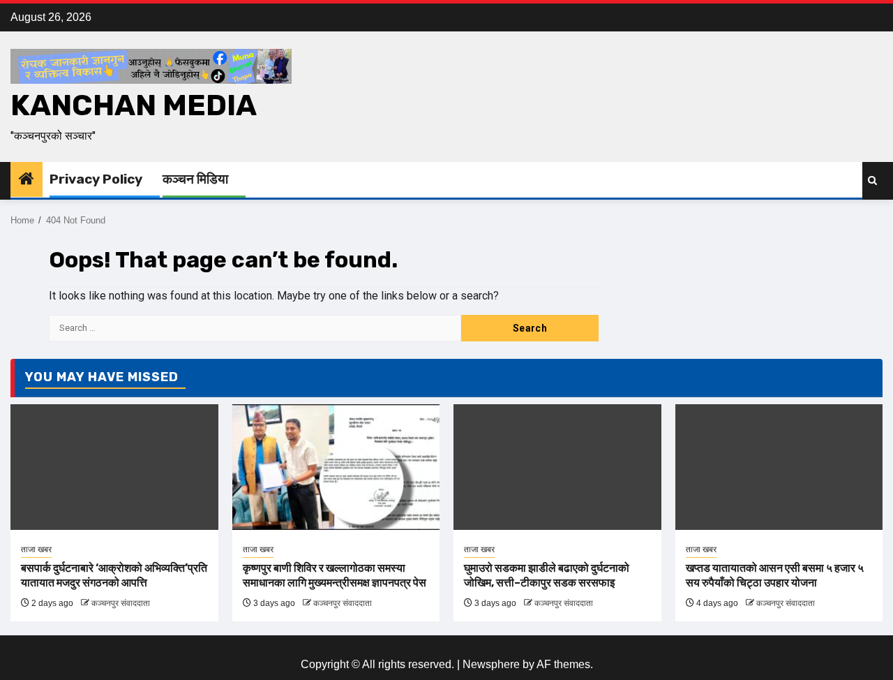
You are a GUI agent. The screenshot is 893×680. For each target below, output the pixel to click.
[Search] (872, 180)
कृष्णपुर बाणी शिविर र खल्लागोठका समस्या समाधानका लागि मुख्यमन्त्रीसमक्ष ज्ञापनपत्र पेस (334, 575)
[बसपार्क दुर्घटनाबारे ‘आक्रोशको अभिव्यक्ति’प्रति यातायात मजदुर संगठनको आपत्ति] (114, 467)
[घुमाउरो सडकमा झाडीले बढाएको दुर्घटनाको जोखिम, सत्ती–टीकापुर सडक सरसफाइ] (557, 467)
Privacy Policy (96, 179)
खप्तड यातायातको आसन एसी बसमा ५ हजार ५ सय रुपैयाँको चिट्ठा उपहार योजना (775, 575)
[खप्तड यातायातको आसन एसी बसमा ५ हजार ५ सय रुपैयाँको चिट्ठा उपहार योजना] (779, 467)
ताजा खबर (36, 549)
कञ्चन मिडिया (195, 179)
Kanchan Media (133, 105)
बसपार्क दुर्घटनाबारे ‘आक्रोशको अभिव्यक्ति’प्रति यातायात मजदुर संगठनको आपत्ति (114, 575)
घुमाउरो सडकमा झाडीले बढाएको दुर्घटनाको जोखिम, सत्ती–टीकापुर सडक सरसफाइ (546, 575)
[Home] (26, 179)
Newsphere (491, 664)
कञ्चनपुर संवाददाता (120, 603)
